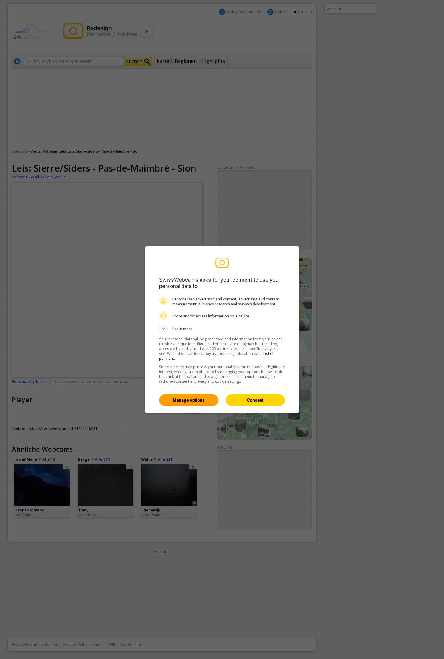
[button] (222, 329)
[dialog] (222, 329)
